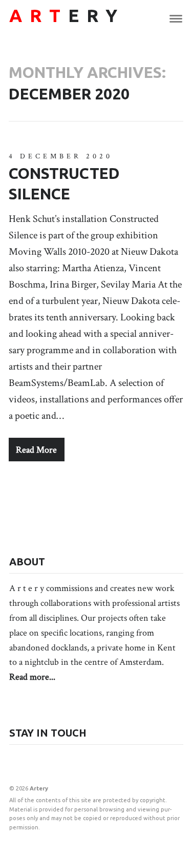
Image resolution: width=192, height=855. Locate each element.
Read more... (32, 677)
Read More (36, 450)
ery (67, 15)
